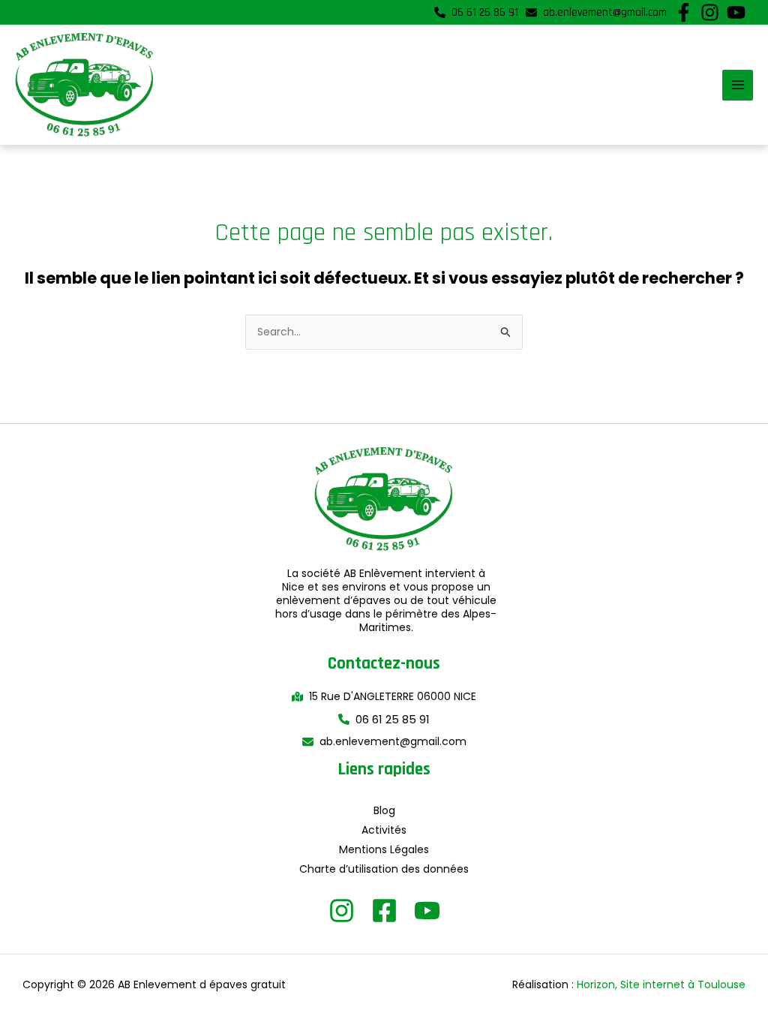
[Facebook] (384, 910)
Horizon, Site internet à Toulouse (661, 984)
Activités (384, 829)
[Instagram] (341, 910)
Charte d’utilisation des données (384, 868)
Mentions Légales (384, 849)
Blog (384, 810)
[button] (476, 12)
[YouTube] (427, 910)
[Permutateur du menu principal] (737, 85)
